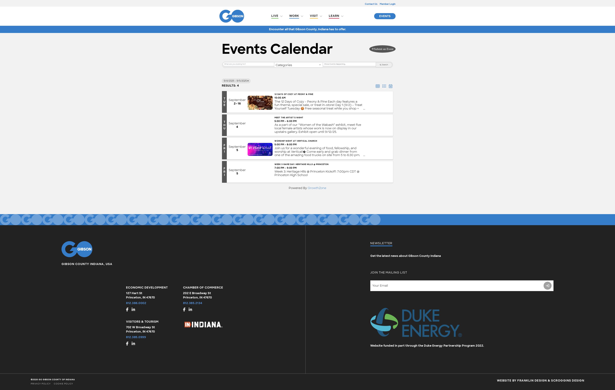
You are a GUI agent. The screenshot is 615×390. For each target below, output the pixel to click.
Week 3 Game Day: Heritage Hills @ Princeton (302, 164)
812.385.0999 (136, 337)
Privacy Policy (41, 383)
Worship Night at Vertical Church (296, 141)
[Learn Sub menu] (342, 16)
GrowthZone (317, 188)
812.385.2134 (192, 303)
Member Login (388, 4)
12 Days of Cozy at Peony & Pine (294, 94)
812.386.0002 (136, 303)
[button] (382, 49)
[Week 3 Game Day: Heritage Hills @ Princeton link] (260, 172)
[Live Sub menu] (281, 16)
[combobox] (298, 64)
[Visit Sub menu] (321, 16)
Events (384, 16)
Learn (334, 16)
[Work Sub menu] (302, 16)
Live (274, 16)
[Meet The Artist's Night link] (260, 125)
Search (385, 65)
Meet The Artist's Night (289, 118)
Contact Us (371, 4)
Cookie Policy (63, 383)
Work (294, 16)
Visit (314, 16)
